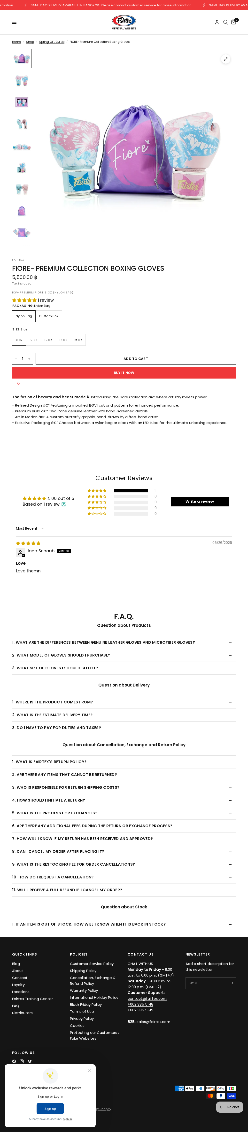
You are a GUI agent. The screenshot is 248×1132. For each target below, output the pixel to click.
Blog (16, 963)
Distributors (22, 1012)
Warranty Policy (84, 990)
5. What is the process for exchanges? (54, 813)
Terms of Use (82, 1011)
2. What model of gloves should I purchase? (61, 655)
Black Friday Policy (86, 1004)
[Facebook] (14, 1061)
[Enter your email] (231, 983)
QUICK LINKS (24, 954)
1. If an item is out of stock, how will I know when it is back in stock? (89, 924)
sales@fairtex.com (153, 1021)
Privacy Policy (82, 1018)
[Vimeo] (29, 1061)
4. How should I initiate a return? (48, 800)
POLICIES (79, 954)
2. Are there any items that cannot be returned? (64, 774)
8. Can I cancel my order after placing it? (58, 851)
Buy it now (124, 372)
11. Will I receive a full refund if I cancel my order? (67, 890)
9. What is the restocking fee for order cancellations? (73, 864)
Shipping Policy (83, 970)
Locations (21, 991)
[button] (25, 300)
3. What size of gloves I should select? (55, 668)
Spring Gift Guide (51, 42)
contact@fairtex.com (147, 998)
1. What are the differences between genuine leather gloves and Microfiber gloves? (103, 642)
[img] (28, 543)
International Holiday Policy (94, 997)
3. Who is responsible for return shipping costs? (65, 787)
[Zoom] (225, 59)
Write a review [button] (200, 501)
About (17, 970)
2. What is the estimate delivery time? (52, 715)
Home (16, 42)
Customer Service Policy (92, 963)
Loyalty (18, 984)
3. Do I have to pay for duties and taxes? (56, 727)
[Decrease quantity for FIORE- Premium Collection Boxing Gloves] (16, 358)
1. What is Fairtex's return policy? (49, 762)
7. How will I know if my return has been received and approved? (82, 838)
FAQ (15, 1005)
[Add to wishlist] (18, 383)
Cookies (77, 1025)
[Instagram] (22, 1061)
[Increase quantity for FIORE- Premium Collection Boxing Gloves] (29, 358)
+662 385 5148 (140, 1004)
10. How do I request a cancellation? (53, 877)
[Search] (226, 22)
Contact (20, 977)
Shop (30, 42)
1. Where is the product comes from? (52, 702)
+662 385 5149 (140, 1010)
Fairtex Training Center (32, 998)
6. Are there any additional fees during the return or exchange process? (92, 826)
